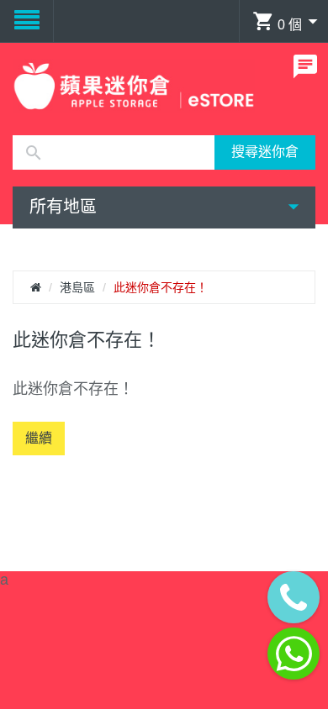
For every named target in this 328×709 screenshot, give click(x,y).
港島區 (77, 287)
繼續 (38, 438)
